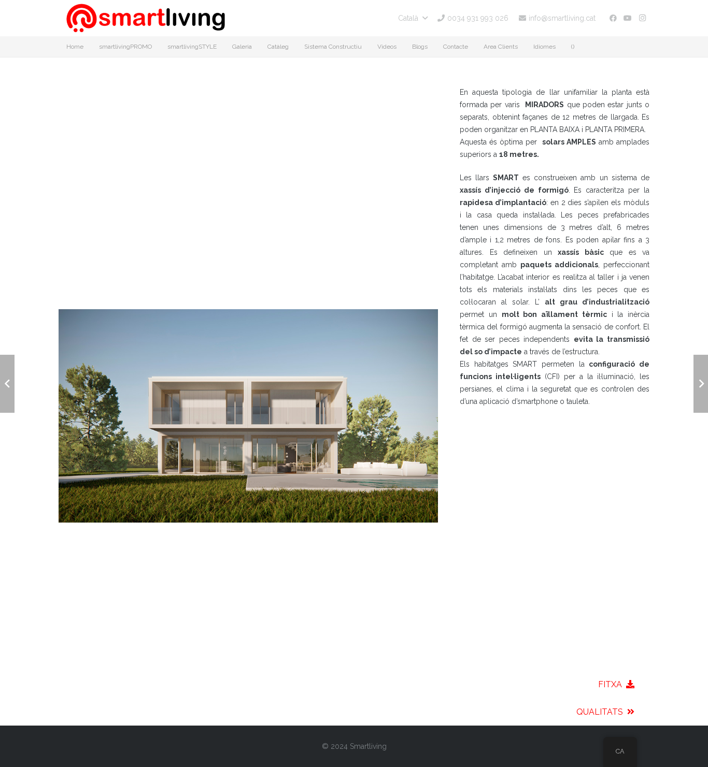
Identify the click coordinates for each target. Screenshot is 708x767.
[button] (412, 18)
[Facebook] (613, 18)
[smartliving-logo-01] (146, 18)
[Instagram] (642, 18)
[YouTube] (627, 18)
